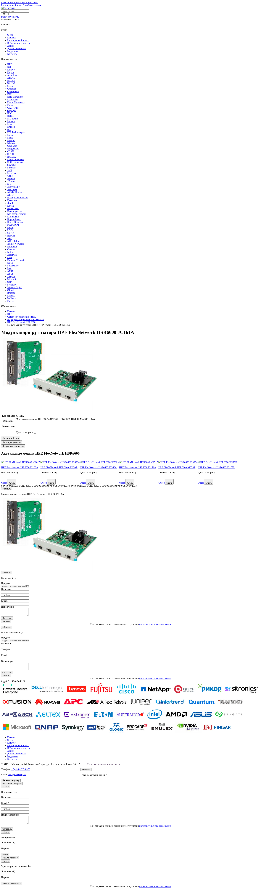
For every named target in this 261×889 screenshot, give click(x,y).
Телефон (5, 595)
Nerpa (10, 137)
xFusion (11, 181)
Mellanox (11, 298)
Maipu (10, 135)
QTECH (11, 154)
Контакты (12, 54)
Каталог (11, 37)
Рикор (10, 227)
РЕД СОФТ (13, 224)
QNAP (10, 282)
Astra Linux (13, 75)
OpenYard (12, 146)
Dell (9, 67)
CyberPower (13, 91)
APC (9, 238)
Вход (25, 5)
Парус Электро (15, 222)
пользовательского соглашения (155, 624)
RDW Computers (15, 159)
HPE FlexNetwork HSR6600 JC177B (216, 467)
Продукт (5, 583)
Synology (11, 284)
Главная (11, 737)
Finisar (10, 301)
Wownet (11, 178)
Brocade (11, 293)
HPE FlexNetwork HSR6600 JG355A (176, 467)
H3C (9, 113)
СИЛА (10, 233)
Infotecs (11, 121)
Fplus (10, 105)
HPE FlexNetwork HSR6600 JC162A (19, 467)
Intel (9, 268)
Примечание (7, 606)
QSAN (10, 151)
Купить (12, 483)
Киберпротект (14, 211)
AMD (10, 271)
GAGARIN (13, 107)
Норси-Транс (14, 219)
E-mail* (5, 803)
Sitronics (11, 167)
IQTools (11, 127)
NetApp (11, 140)
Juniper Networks (15, 244)
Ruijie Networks (15, 162)
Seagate (11, 276)
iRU (9, 129)
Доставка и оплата (16, 48)
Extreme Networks (16, 260)
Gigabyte (11, 110)
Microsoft (11, 279)
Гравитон (12, 200)
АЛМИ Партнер (15, 192)
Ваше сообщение (10, 815)
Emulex (11, 295)
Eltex (9, 257)
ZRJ (9, 184)
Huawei (11, 235)
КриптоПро (13, 216)
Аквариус (12, 189)
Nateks (10, 252)
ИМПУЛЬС (13, 208)
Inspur (10, 124)
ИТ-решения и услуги (18, 43)
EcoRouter (12, 99)
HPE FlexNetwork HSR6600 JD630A (58, 467)
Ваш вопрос (7, 661)
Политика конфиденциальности (103, 764)
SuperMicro (13, 265)
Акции (10, 45)
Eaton (10, 263)
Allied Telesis (13, 241)
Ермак (10, 205)
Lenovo (11, 69)
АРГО (10, 195)
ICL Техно (12, 118)
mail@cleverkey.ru (10, 16)
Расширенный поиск (18, 40)
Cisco (10, 86)
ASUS (10, 273)
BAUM (11, 83)
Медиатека (12, 51)
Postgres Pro (13, 148)
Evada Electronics (15, 102)
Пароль (5, 848)
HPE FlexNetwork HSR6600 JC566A (98, 467)
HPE (9, 64)
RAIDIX (11, 156)
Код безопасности (16, 214)
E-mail (4, 601)
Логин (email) (8, 842)
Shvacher (11, 165)
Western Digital (14, 287)
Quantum (11, 249)
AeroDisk (12, 254)
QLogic (11, 290)
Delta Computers (15, 97)
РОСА (10, 230)
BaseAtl (11, 80)
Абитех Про (13, 186)
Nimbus (11, 143)
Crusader (11, 88)
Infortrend (12, 246)
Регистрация (34, 5)
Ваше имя (6, 589)
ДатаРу (11, 203)
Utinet (10, 176)
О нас (10, 35)
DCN (10, 94)
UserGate (11, 173)
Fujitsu (10, 72)
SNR (9, 170)
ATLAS (11, 78)
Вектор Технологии (17, 197)
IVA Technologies (15, 132)
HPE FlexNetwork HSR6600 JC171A (137, 467)
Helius (10, 116)
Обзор (4, 482)
